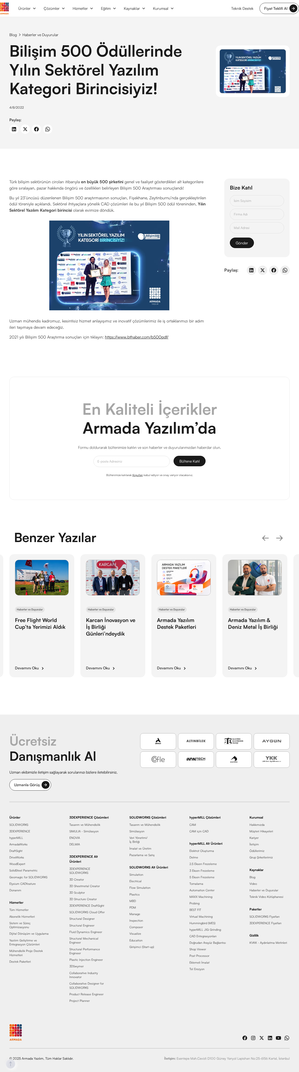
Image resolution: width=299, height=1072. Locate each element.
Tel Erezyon (196, 969)
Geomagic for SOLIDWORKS (28, 877)
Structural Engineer (81, 925)
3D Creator (76, 879)
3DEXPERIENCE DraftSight (86, 906)
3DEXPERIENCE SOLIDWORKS (79, 871)
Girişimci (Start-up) (141, 947)
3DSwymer (76, 966)
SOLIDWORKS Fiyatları (264, 916)
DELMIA (74, 844)
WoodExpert (17, 864)
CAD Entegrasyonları (203, 936)
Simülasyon (136, 831)
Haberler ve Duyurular (263, 890)
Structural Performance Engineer (84, 951)
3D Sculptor (77, 892)
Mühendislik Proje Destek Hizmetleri (26, 953)
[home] (4, 8)
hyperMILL (16, 838)
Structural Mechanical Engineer (83, 940)
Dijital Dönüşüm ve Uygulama (29, 934)
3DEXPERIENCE (19, 831)
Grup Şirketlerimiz (261, 857)
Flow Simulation (139, 888)
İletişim (254, 844)
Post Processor (199, 956)
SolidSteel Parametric (23, 870)
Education (135, 940)
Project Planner (79, 1001)
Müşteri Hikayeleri (261, 831)
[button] (27, 8)
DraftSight (15, 851)
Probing (194, 903)
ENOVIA (74, 838)
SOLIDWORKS (18, 824)
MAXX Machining (200, 897)
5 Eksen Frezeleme (201, 877)
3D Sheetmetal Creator (84, 886)
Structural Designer (82, 919)
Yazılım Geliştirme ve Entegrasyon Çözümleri (24, 942)
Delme (193, 857)
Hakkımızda (257, 824)
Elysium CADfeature (22, 883)
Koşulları (137, 475)
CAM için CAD (199, 831)
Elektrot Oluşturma (201, 851)
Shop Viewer (197, 949)
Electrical (135, 881)
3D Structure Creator (83, 899)
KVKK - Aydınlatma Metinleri (268, 943)
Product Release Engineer (86, 994)
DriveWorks (16, 857)
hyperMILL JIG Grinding (205, 929)
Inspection (136, 921)
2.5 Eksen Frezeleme (203, 864)
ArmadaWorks (18, 844)
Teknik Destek (242, 8)
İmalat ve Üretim (140, 848)
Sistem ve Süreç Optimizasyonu (20, 925)
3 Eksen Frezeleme (201, 870)
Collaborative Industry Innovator (83, 975)
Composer (136, 927)
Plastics (134, 894)
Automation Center (201, 890)
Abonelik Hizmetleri (22, 916)
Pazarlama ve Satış (142, 855)
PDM (132, 907)
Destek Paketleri (20, 961)
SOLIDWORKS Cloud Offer (87, 912)
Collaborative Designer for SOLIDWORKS (86, 986)
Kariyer (254, 838)
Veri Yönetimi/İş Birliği (138, 840)
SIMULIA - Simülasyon (84, 831)
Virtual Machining (201, 916)
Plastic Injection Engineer (86, 960)
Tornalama (196, 883)
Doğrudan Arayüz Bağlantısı (207, 943)
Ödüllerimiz (256, 851)
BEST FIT (195, 910)
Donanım (15, 890)
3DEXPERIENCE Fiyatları (265, 923)
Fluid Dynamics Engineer (85, 932)
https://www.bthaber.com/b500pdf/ (136, 336)
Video (253, 883)
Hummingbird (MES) (202, 923)
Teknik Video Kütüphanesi (266, 897)
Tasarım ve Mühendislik (84, 824)
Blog (252, 877)
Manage (134, 914)
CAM (192, 824)
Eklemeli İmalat (199, 962)
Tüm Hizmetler (18, 910)
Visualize (135, 934)
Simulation (136, 875)
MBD (132, 901)
